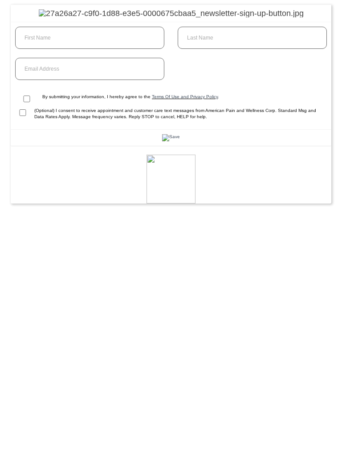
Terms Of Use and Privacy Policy (185, 96)
